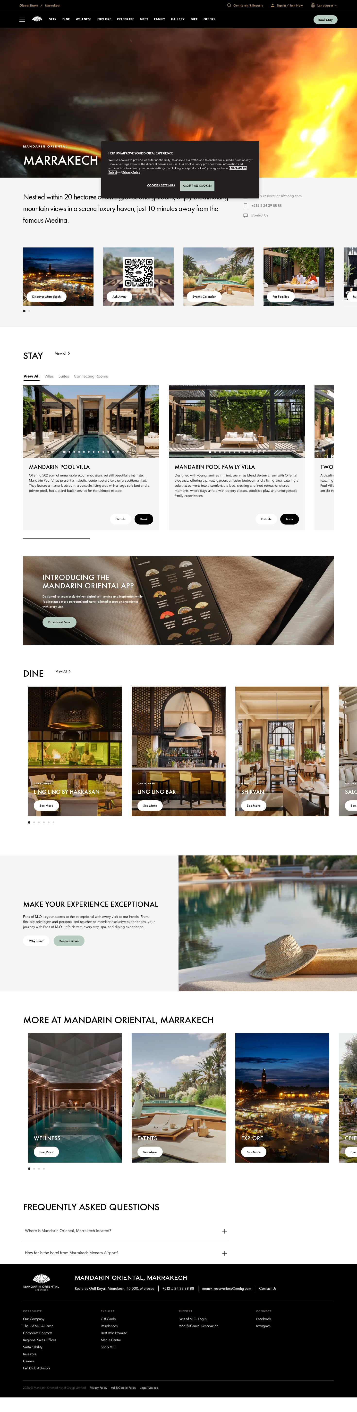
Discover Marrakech (46, 296)
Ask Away (119, 296)
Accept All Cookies (197, 185)
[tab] (32, 376)
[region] (180, 169)
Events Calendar (204, 296)
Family (159, 19)
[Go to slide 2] (29, 311)
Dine (66, 19)
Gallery (178, 19)
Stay (53, 19)
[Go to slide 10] (108, 452)
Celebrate (125, 19)
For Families (281, 296)
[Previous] (38, 276)
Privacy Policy (131, 172)
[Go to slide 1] (24, 311)
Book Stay (325, 19)
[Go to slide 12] (117, 452)
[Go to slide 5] (83, 452)
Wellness (84, 19)
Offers (209, 19)
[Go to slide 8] (98, 452)
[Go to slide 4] (78, 452)
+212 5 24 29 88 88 (266, 205)
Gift (194, 19)
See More (46, 805)
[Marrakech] (37, 19)
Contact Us (259, 215)
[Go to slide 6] (88, 452)
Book (143, 519)
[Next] (319, 276)
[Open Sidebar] (22, 19)
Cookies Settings (161, 185)
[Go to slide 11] (112, 452)
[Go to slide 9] (103, 452)
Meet (144, 19)
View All (60, 354)
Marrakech (52, 5)
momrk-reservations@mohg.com (276, 196)
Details (121, 519)
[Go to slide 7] (93, 452)
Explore (104, 19)
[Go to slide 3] (74, 452)
